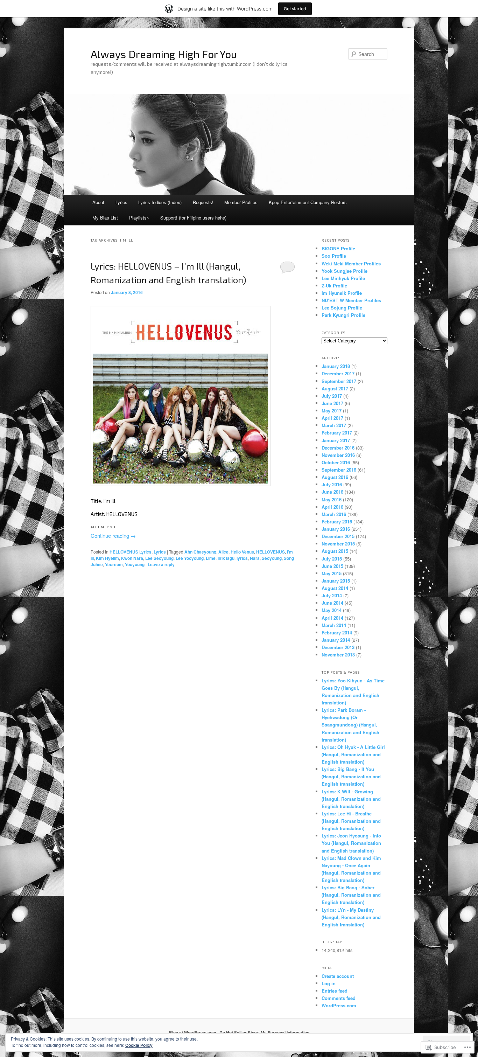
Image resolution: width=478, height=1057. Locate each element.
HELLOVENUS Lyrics (131, 552)
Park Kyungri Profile (343, 315)
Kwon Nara (132, 558)
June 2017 (332, 403)
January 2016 (336, 529)
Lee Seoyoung (159, 558)
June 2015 (332, 566)
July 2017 (332, 395)
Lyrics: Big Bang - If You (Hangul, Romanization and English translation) (351, 776)
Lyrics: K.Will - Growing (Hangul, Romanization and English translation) (351, 798)
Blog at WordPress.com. (193, 1032)
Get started (295, 8)
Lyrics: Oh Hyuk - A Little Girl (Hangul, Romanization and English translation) (353, 754)
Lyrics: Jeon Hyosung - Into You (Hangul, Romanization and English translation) (351, 843)
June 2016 (332, 491)
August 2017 (335, 388)
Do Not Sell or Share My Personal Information (264, 1032)
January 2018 (336, 366)
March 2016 (334, 514)
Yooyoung (135, 564)
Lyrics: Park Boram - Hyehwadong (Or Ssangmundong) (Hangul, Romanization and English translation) (350, 725)
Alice (223, 552)
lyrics (242, 558)
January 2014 (336, 640)
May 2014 (332, 610)
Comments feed (339, 998)
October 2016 (336, 462)
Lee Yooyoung (190, 558)
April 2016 (332, 506)
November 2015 (338, 543)
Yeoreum (114, 564)
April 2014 (332, 617)
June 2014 (332, 602)
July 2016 (332, 484)
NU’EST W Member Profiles (351, 300)
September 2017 (339, 381)
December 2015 (338, 536)
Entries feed (334, 990)
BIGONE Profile (338, 248)
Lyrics (121, 202)
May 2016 (332, 499)
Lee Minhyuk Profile (343, 278)
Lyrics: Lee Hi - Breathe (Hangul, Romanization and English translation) (351, 821)
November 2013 (338, 654)
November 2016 (338, 455)
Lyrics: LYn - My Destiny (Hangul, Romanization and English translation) (351, 917)
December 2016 (338, 447)
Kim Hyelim (107, 558)
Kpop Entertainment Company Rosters (308, 202)
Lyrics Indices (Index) (160, 202)
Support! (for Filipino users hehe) (193, 217)
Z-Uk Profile (334, 285)
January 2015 (336, 580)
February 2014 (337, 632)
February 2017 (337, 432)
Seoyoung (272, 558)
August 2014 (335, 588)
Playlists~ (139, 217)
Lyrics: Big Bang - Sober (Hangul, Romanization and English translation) (351, 894)
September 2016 (339, 469)
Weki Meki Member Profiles (351, 263)
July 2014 (332, 595)
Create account (338, 976)
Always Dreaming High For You (164, 54)
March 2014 (334, 625)
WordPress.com (339, 1005)
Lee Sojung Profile (342, 307)
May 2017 (332, 410)
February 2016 (337, 521)
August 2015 (335, 551)
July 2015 (332, 558)
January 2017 (336, 440)
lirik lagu (226, 558)
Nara (255, 558)
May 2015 (332, 573)
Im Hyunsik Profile (342, 293)
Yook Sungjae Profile (344, 270)
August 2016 (335, 477)
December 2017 (338, 373)
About (98, 202)
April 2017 (332, 418)
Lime (211, 558)
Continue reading (113, 535)
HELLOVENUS (270, 552)
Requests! (203, 202)
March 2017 (334, 425)
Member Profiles (241, 202)
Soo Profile (334, 255)
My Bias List (105, 217)
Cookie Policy (139, 1045)
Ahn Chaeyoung (200, 552)
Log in (329, 983)
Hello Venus (242, 552)
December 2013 (338, 647)
